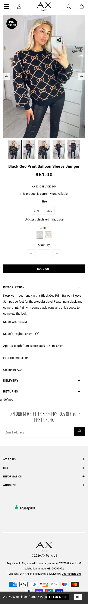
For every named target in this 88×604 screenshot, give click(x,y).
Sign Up (79, 431)
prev (6, 76)
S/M (36, 210)
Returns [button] (10, 391)
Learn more (58, 597)
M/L (49, 210)
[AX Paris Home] (44, 6)
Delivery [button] (11, 380)
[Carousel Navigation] (44, 76)
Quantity (44, 245)
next (81, 76)
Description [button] (14, 287)
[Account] (19, 6)
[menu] (6, 7)
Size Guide (57, 219)
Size (44, 201)
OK (78, 597)
